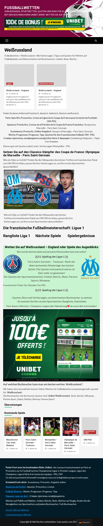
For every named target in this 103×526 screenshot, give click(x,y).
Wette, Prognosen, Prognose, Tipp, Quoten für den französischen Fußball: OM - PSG (51, 134)
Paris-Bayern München (17, 306)
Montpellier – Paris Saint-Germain (51, 443)
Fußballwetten (22, 7)
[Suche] (95, 40)
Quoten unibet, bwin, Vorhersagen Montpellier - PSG (44, 146)
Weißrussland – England (17, 90)
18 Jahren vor (13, 94)
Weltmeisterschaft (46, 84)
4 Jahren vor (32, 448)
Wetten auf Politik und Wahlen (21, 500)
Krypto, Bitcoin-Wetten (17, 510)
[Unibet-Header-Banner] (44, 23)
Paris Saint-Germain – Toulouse (45, 261)
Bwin (73, 395)
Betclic (80, 395)
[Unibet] (51, 345)
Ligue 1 (9, 84)
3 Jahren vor (13, 448)
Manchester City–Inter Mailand (12, 443)
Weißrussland (27, 55)
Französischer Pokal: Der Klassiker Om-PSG (24, 285)
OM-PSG (88, 440)
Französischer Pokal (70, 432)
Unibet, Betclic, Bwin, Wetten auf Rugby (56, 500)
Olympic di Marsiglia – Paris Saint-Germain (51, 131)
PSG (56, 474)
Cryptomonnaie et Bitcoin (18, 514)
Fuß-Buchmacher (68, 504)
